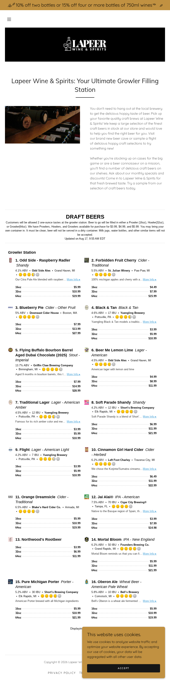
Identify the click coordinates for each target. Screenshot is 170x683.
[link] (85, 44)
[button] (9, 19)
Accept (123, 668)
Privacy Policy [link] (62, 673)
